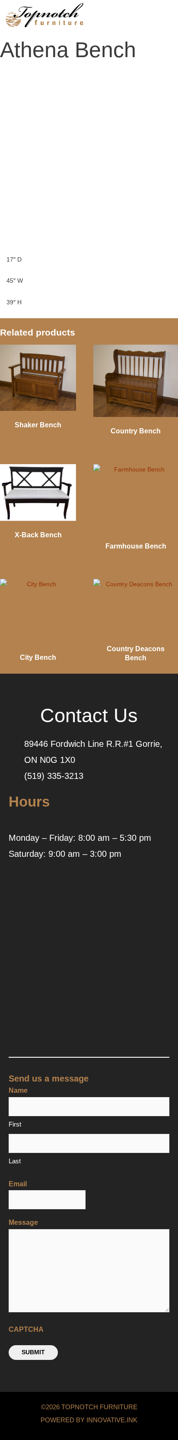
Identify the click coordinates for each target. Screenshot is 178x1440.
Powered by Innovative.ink (89, 1420)
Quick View (38, 409)
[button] (145, 17)
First (15, 1124)
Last (15, 1161)
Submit (33, 1352)
